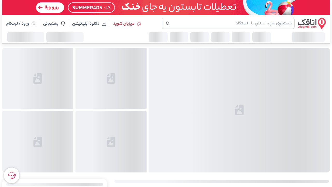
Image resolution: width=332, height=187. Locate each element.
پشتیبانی (53, 24)
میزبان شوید (123, 24)
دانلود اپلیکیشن (85, 24)
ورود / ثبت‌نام (17, 24)
